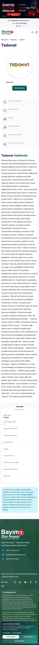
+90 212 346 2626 (21, 23)
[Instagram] (15, 582)
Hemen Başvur (19, 88)
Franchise (13, 40)
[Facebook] (30, 582)
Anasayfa (4, 40)
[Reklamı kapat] (36, 2)
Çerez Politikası (6, 633)
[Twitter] (36, 582)
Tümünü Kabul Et (11, 637)
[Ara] (33, 32)
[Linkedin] (20, 582)
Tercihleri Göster (19, 641)
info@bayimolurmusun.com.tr (16, 555)
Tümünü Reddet (28, 637)
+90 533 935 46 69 (12, 559)
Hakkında (9, 82)
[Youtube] (25, 582)
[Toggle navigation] (37, 32)
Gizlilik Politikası (16, 633)
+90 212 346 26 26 (12, 550)
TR (19, 26)
